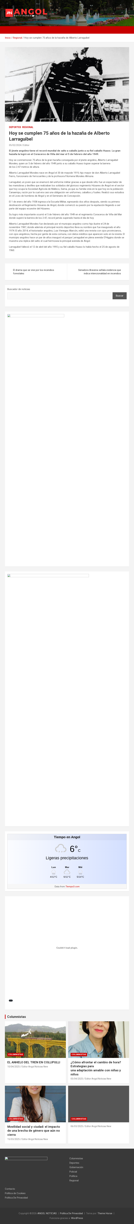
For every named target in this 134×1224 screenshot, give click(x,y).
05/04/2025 (77, 1078)
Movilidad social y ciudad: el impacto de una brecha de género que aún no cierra (33, 1131)
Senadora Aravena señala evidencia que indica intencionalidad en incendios (99, 272)
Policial (73, 1171)
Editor (26, 145)
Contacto (10, 1188)
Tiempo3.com (73, 886)
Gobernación (76, 1167)
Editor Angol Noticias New (35, 1066)
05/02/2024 (15, 145)
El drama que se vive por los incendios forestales (33, 272)
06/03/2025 (77, 1126)
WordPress (77, 1218)
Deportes (15, 127)
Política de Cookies (15, 1193)
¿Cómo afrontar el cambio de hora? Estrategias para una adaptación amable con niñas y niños (96, 1068)
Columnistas (16, 1017)
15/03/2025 (13, 1139)
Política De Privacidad (16, 1197)
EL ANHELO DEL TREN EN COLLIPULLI (34, 1062)
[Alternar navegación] (9, 30)
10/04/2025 (13, 1066)
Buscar (119, 295)
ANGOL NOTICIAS (47, 1213)
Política (73, 1176)
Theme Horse (105, 1213)
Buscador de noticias (18, 289)
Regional (27, 127)
